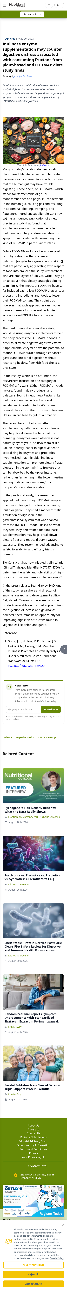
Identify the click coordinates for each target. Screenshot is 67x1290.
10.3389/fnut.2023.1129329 (26, 666)
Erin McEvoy (14, 1026)
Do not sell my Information (33, 1145)
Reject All (33, 1274)
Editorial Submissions (33, 1137)
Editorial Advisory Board (33, 1141)
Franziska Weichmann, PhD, (23, 816)
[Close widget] (60, 1189)
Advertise (33, 1129)
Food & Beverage (47, 737)
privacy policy (12, 719)
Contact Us (33, 1133)
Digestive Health (25, 737)
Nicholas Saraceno (50, 816)
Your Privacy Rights (33, 1157)
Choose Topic (30, 14)
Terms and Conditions (33, 1149)
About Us (33, 1125)
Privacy (33, 1153)
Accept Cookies (33, 1283)
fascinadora (45, 165)
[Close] (63, 1224)
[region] (33, 1255)
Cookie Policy (57, 1258)
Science (8, 737)
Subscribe (49, 709)
